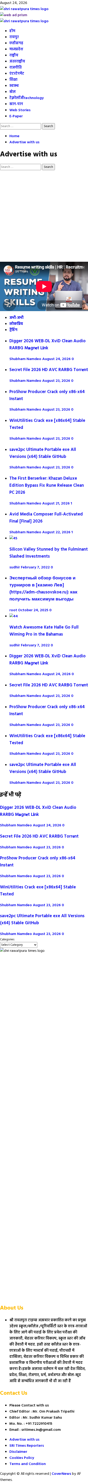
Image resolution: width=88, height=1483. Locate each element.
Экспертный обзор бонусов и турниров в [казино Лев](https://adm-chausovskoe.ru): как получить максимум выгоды (43, 589)
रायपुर (14, 37)
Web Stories (20, 110)
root (13, 610)
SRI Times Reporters (26, 1446)
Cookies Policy (21, 1458)
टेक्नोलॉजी (26, 98)
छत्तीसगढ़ (16, 43)
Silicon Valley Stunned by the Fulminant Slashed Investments (48, 553)
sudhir (15, 567)
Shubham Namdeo (25, 359)
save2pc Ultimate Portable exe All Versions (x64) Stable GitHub (42, 453)
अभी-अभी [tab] (16, 318)
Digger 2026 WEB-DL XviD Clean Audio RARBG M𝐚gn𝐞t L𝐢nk (47, 345)
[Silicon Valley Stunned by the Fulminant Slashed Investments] (13, 538)
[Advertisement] (44, 216)
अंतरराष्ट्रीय (17, 62)
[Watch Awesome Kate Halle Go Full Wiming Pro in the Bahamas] (13, 616)
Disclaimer (18, 1452)
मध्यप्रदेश (16, 49)
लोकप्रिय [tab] (16, 324)
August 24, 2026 (57, 359)
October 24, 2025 (33, 610)
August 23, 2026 (56, 381)
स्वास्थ (14, 86)
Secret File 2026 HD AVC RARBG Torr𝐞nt (48, 369)
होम (12, 31)
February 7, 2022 (36, 567)
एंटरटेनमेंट (16, 74)
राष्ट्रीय (13, 55)
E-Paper (16, 116)
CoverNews (61, 1474)
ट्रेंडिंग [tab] (13, 330)
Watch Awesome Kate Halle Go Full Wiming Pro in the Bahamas (44, 631)
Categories (7, 939)
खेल (12, 92)
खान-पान (16, 104)
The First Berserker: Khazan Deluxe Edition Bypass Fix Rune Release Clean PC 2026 (46, 485)
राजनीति (15, 68)
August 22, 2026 (56, 532)
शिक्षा (13, 80)
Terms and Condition (27, 1464)
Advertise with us (24, 1440)
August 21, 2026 (56, 503)
